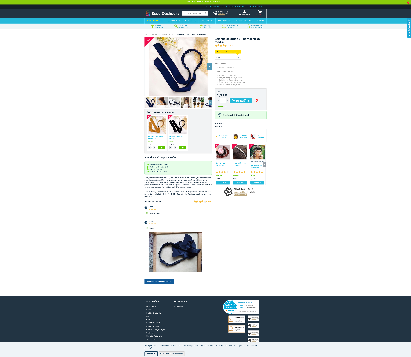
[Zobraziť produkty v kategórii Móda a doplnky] (252, 136)
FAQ (147, 316)
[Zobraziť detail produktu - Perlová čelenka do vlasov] (240, 152)
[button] (227, 100)
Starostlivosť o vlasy (224, 137)
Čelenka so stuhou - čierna (177, 137)
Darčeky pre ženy (243, 137)
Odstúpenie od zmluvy (154, 313)
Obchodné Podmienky (154, 336)
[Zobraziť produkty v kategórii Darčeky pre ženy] (235, 136)
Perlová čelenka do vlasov (240, 164)
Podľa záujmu (207, 20)
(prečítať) (148, 348)
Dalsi (209, 66)
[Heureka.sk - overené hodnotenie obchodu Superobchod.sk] (241, 313)
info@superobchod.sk (236, 6)
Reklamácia (150, 309)
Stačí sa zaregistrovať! (211, 1)
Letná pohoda (174, 20)
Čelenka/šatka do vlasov (256, 167)
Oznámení (149, 333)
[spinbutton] (223, 100)
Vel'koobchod (178, 306)
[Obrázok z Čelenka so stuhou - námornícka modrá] (150, 102)
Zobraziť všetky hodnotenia (159, 281)
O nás (148, 319)
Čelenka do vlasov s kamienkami (220, 164)
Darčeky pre (190, 20)
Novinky (260, 20)
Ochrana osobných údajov (155, 329)
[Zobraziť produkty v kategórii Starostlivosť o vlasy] (216, 136)
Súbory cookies (151, 339)
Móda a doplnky (261, 137)
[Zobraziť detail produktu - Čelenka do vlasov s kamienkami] (223, 152)
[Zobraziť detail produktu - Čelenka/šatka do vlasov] (257, 152)
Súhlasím (151, 353)
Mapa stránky (151, 306)
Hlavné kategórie (244, 20)
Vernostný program (153, 322)
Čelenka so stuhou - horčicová (156, 137)
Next (210, 102)
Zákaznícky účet (244, 14)
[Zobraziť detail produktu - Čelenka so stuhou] (157, 125)
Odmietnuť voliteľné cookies (171, 353)
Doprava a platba (152, 326)
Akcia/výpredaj (224, 20)
